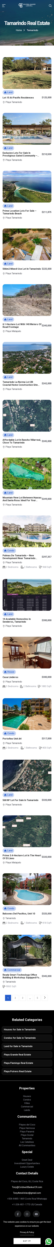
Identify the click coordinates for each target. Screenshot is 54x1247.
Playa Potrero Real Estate (18, 1071)
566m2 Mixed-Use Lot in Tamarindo (22, 268)
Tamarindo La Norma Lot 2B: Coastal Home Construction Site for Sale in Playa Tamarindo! (20, 385)
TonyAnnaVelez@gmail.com (27, 1193)
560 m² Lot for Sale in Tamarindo (20, 800)
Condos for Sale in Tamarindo (20, 1038)
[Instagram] (36, 1214)
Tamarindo (27, 1138)
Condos (27, 1099)
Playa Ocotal (27, 1135)
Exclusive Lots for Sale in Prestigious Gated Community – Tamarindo (20, 156)
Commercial (27, 1106)
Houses (27, 1096)
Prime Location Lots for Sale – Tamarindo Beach (19, 212)
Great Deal (27, 1160)
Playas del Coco (27, 1124)
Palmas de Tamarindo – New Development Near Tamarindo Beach (19, 558)
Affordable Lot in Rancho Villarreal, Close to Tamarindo (22, 441)
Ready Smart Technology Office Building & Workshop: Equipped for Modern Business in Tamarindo (21, 977)
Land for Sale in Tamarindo (18, 1046)
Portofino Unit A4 (12, 738)
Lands (27, 1110)
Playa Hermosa (27, 1128)
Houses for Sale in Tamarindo (20, 1029)
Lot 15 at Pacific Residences (18, 97)
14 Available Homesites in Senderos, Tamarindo (17, 620)
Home (19, 30)
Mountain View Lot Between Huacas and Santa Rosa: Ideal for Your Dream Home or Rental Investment (22, 500)
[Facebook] (18, 1214)
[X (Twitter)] (27, 1214)
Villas (27, 1103)
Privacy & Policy (27, 1232)
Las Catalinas (27, 1142)
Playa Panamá (27, 1131)
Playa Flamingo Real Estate (18, 1063)
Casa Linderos (10, 677)
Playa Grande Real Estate (17, 1054)
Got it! (27, 1241)
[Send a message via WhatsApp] (49, 1242)
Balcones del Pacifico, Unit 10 (19, 913)
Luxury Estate (27, 1166)
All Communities (27, 1145)
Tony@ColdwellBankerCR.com (27, 1187)
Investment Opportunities (27, 1163)
